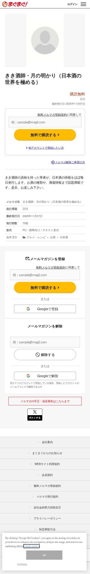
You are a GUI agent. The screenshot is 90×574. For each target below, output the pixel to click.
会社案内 (47, 442)
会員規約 (47, 475)
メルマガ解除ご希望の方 (70, 162)
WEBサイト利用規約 (47, 464)
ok (44, 555)
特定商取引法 (47, 529)
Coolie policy (31, 546)
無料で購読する (44, 134)
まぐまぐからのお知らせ (47, 453)
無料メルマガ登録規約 (52, 114)
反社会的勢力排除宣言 (47, 507)
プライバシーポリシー (47, 518)
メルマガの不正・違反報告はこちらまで (45, 401)
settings (22, 564)
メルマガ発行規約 (47, 496)
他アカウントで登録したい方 (46, 148)
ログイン (72, 4)
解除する (48, 354)
